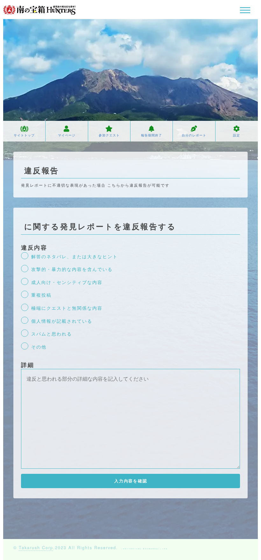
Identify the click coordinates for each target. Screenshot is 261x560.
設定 (236, 135)
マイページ (66, 135)
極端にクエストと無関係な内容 (66, 307)
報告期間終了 (151, 135)
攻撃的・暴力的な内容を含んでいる (72, 269)
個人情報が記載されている (61, 320)
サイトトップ (24, 135)
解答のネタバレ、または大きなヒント (74, 256)
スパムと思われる (51, 333)
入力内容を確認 (130, 481)
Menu (245, 10)
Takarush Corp (36, 547)
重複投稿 (41, 294)
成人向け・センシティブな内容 (66, 282)
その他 (38, 346)
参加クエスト (109, 135)
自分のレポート (194, 135)
